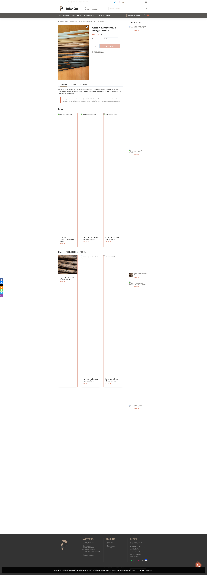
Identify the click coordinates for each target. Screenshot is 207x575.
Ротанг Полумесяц (88, 542)
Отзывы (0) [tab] (84, 84)
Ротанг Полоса (100, 52)
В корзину (110, 46)
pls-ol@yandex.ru (134, 15)
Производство (100, 15)
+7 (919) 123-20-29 (72, 2)
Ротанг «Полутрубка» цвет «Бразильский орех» (90, 380)
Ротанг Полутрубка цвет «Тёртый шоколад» (112, 380)
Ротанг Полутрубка (88, 547)
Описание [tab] (63, 84)
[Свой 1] (145, 560)
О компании (66, 15)
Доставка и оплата (88, 15)
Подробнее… (149, 570)
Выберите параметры (89, 246)
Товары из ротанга (88, 554)
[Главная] (58, 21)
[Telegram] (115, 2)
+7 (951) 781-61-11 (83, 2)
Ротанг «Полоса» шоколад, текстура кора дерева (67, 239)
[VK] (123, 2)
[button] (87, 27)
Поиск (147, 8)
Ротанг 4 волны (87, 553)
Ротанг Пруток (87, 545)
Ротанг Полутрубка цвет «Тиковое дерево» (67, 278)
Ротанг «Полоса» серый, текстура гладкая (112, 238)
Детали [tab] (73, 84)
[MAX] (127, 2)
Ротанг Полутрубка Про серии (91, 551)
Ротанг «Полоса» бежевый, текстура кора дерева (90, 238)
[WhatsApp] (111, 2)
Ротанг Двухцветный (89, 549)
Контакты (108, 15)
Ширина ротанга (97, 39)
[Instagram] (119, 2)
